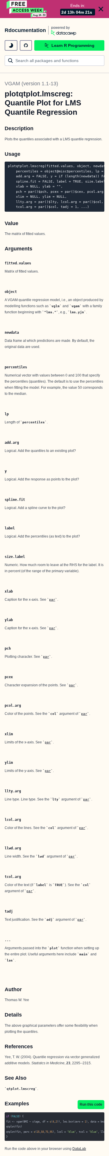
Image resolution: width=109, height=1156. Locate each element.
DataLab (79, 1149)
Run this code (91, 1104)
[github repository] (26, 45)
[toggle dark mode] (11, 45)
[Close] (101, 9)
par (52, 599)
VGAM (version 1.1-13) (31, 83)
